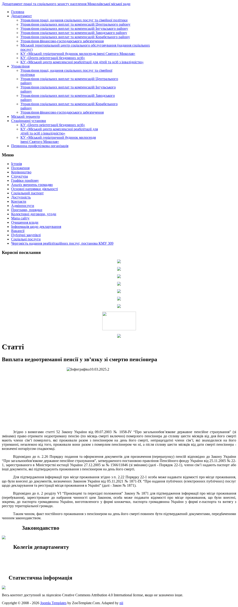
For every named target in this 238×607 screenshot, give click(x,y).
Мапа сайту (20, 218)
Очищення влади (24, 222)
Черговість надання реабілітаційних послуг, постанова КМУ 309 (62, 243)
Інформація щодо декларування (36, 227)
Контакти (18, 201)
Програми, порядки (26, 210)
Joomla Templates (53, 603)
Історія (16, 164)
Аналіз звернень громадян (32, 185)
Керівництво (21, 172)
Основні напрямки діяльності (34, 189)
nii (121, 603)
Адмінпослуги (22, 206)
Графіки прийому (25, 180)
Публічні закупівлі (26, 235)
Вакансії (17, 231)
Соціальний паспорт (27, 193)
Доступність (21, 197)
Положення (20, 168)
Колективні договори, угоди (33, 214)
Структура (19, 176)
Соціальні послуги (26, 239)
